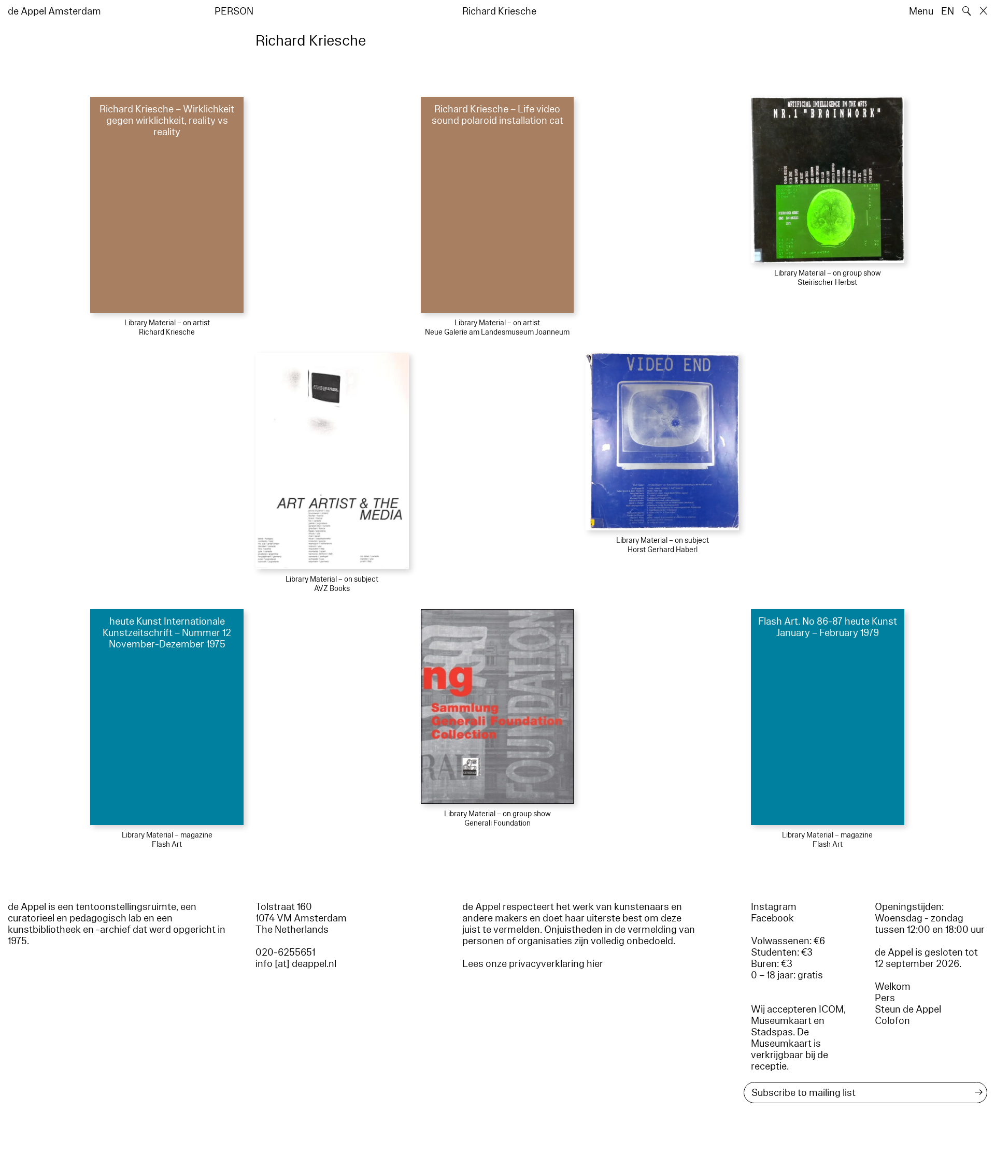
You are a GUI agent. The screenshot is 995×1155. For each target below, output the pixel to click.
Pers (885, 998)
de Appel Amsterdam (54, 11)
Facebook (772, 918)
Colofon (892, 1021)
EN (947, 11)
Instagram (774, 907)
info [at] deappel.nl (295, 964)
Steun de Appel (908, 1009)
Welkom (893, 986)
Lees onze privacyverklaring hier (532, 964)
